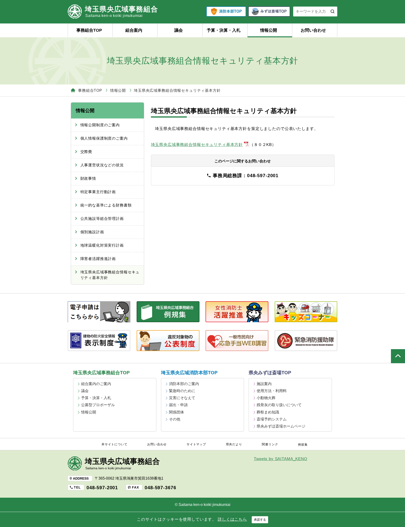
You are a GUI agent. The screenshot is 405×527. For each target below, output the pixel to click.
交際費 (86, 152)
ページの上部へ (398, 356)
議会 (178, 30)
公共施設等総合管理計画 (102, 219)
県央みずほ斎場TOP (270, 372)
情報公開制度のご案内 (100, 125)
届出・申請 (178, 405)
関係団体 (176, 412)
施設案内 (264, 384)
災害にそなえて (182, 398)
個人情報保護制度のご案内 (104, 138)
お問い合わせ (313, 30)
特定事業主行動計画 (98, 192)
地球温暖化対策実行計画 (102, 245)
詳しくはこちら (232, 519)
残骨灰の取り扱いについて (279, 405)
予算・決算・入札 (223, 30)
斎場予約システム (272, 419)
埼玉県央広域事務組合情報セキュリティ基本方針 (197, 144)
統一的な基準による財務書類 (106, 205)
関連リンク (270, 444)
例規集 (303, 444)
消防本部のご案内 (184, 384)
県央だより (234, 444)
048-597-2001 (102, 487)
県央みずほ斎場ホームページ (281, 426)
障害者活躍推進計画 (98, 259)
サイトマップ (196, 444)
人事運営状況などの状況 (102, 165)
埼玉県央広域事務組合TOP (101, 372)
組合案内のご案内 (96, 384)
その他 (174, 419)
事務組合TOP (89, 30)
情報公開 (268, 30)
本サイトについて (114, 444)
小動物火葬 (266, 398)
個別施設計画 (92, 232)
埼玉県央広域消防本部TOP (189, 372)
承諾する (260, 519)
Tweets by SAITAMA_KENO (280, 459)
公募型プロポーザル (98, 405)
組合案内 (133, 30)
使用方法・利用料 (272, 391)
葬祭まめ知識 (268, 412)
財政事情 (88, 178)
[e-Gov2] (99, 311)
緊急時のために (182, 391)
